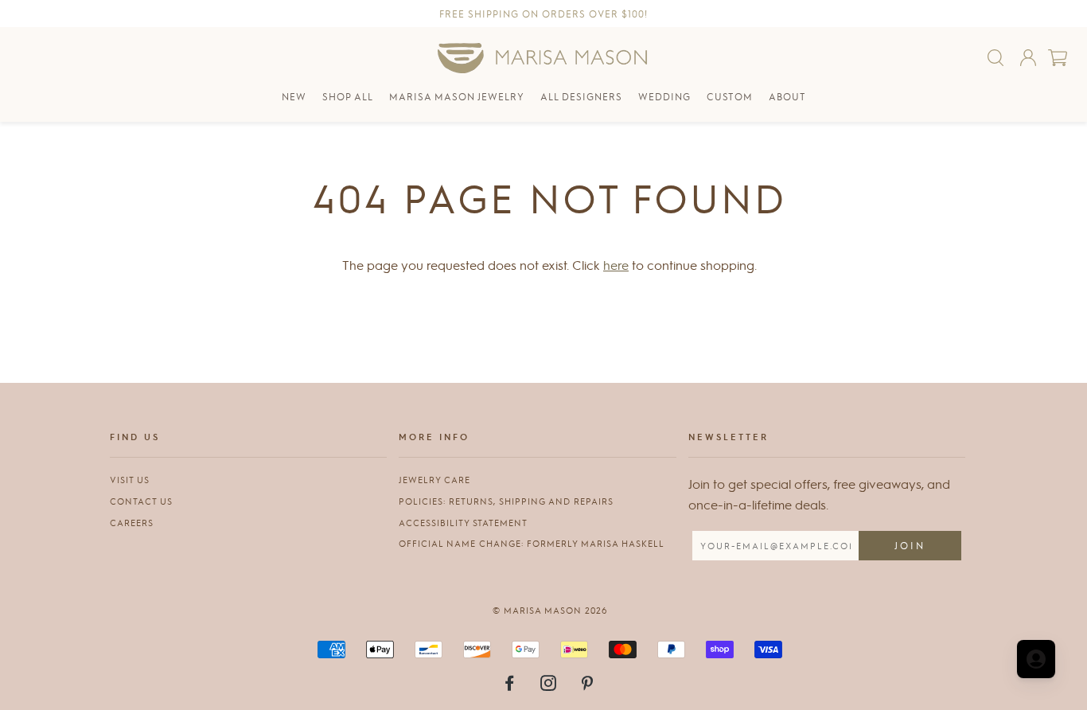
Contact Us (141, 501)
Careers (132, 523)
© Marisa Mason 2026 (550, 610)
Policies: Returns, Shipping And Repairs (506, 501)
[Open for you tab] (1036, 659)
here (616, 264)
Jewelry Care (434, 480)
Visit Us (130, 480)
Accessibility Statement (463, 523)
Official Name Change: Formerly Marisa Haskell (531, 543)
